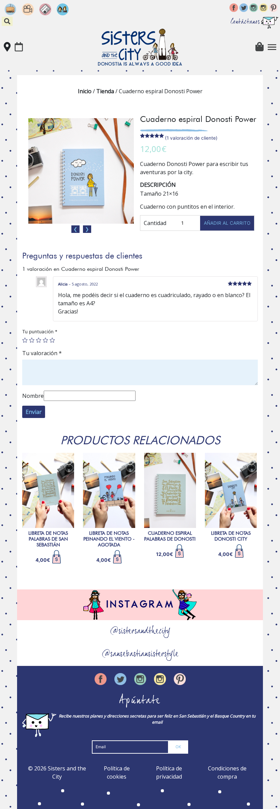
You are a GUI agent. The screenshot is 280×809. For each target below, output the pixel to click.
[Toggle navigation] (272, 47)
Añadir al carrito (227, 223)
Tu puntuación (39, 331)
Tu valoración (42, 353)
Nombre (33, 396)
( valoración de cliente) (191, 138)
